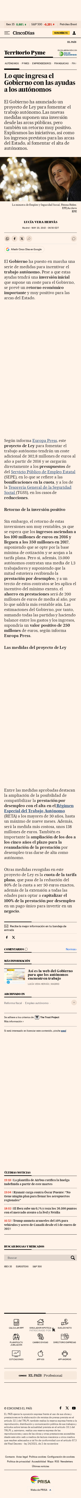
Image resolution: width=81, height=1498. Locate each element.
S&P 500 (36, 24)
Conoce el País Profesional (40, 1375)
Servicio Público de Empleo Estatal (43, 471)
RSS (57, 1461)
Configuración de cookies (61, 1457)
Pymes (25, 63)
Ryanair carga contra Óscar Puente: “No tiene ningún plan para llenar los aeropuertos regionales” (37, 1196)
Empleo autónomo (37, 1003)
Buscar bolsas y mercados (24, 1246)
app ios (40, 1359)
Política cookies (37, 1457)
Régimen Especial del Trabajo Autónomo (39, 808)
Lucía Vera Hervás (40, 222)
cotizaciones (16, 1359)
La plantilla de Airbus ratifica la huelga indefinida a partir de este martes (37, 1182)
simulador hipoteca (40, 1328)
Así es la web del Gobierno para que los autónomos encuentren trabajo (50, 975)
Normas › (71, 949)
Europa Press (44, 440)
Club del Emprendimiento (66, 54)
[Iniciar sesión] (74, 33)
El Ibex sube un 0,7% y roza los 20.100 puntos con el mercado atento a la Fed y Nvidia (40, 1210)
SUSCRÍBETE (61, 32)
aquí (63, 1030)
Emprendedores (41, 63)
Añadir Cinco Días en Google (26, 249)
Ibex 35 (10, 24)
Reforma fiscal (13, 1003)
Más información (13, 1021)
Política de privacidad (18, 1461)
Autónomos (12, 63)
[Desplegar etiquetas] (74, 1002)
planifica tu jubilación (16, 1343)
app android (64, 1359)
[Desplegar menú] (7, 32)
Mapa (50, 1461)
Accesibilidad (39, 1461)
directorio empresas (64, 1342)
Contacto (10, 1457)
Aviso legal (22, 1457)
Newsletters (66, 1461)
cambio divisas (40, 1342)
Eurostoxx (22, 1266)
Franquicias (61, 63)
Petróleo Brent (68, 24)
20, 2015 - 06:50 (45, 228)
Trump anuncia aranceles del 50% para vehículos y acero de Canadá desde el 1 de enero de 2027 (40, 1224)
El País (71, 42)
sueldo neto (65, 1328)
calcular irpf (16, 1328)
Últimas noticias (17, 1172)
